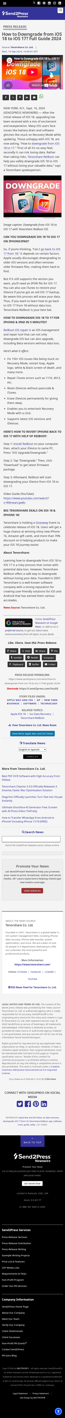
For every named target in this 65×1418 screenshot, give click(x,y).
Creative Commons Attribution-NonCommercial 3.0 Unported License (30, 1070)
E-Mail (51, 664)
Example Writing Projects (16, 1255)
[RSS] (60, 3)
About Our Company (13, 1312)
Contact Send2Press (13, 1349)
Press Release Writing (14, 1249)
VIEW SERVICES (32, 890)
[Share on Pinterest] (20, 97)
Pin (55, 650)
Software (30, 703)
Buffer (35, 664)
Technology (49, 703)
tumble (17, 657)
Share (12, 650)
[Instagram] (54, 3)
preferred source (14, 630)
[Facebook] (39, 3)
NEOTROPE (22, 1368)
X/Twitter (22, 971)
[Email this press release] (34, 97)
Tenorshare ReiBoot (41, 157)
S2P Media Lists (10, 1267)
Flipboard (16, 664)
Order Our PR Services (14, 1285)
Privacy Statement (40, 1393)
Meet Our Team (10, 1318)
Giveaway (42, 522)
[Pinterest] (44, 3)
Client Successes (11, 1337)
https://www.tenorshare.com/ (32, 964)
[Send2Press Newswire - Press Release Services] (16, 16)
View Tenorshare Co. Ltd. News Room (33, 725)
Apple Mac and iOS (20, 700)
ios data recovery (40, 714)
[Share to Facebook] (6, 97)
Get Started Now (32, 1183)
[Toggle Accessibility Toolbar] (58, 1411)
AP (38, 700)
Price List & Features (13, 1261)
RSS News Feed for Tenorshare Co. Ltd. (33, 987)
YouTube (32, 978)
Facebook (35, 971)
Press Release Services (14, 1237)
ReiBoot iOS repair (15, 330)
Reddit (34, 657)
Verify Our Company (13, 1324)
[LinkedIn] (49, 3)
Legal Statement (20, 1393)
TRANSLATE (32, 757)
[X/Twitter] (20, 1106)
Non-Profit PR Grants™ (14, 1343)
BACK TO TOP (32, 1142)
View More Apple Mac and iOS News (32, 733)
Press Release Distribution (16, 1243)
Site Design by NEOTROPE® (32, 1397)
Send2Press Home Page (15, 1306)
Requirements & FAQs (14, 1273)
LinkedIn (49, 971)
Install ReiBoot (23, 444)
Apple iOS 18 (18, 714)
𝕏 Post (26, 650)
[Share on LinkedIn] (27, 97)
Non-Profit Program (13, 1279)
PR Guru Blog (9, 1355)
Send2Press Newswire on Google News (46, 622)
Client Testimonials (12, 1331)
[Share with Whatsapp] (40, 97)
